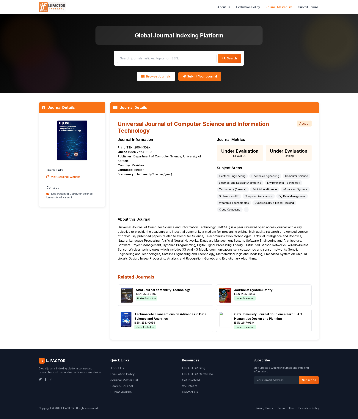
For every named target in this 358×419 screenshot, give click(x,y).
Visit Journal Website (66, 177)
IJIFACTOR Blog (193, 368)
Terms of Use (285, 408)
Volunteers (189, 386)
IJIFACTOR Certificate (197, 374)
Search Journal (121, 386)
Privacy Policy (264, 408)
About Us (223, 7)
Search (232, 58)
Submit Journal (308, 7)
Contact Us (190, 392)
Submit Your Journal (202, 76)
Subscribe (309, 380)
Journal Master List (279, 7)
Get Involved (191, 380)
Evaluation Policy (248, 7)
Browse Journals (158, 76)
